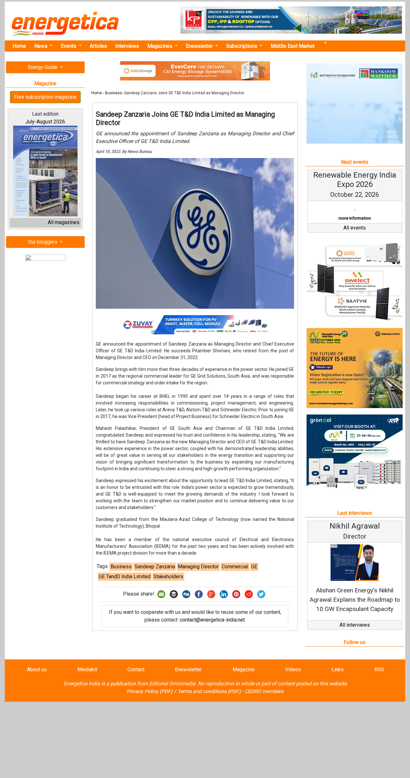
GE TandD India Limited (125, 576)
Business (113, 93)
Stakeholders (168, 576)
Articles (98, 46)
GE (254, 567)
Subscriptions (242, 46)
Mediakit (87, 669)
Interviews (127, 46)
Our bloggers (43, 242)
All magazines (63, 222)
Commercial (235, 567)
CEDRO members (264, 691)
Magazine (244, 669)
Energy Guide (43, 67)
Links (338, 669)
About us (37, 669)
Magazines (160, 46)
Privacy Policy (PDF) (150, 691)
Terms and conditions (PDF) (209, 691)
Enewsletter (200, 46)
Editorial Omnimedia (172, 684)
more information (355, 218)
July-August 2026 (45, 122)
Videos (293, 669)
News (41, 46)
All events (354, 228)
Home (19, 46)
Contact (135, 669)
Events (69, 46)
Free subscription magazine (45, 97)
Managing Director (198, 567)
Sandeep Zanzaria (155, 567)
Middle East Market (293, 46)
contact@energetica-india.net (212, 620)
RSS (379, 669)
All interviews (355, 625)
